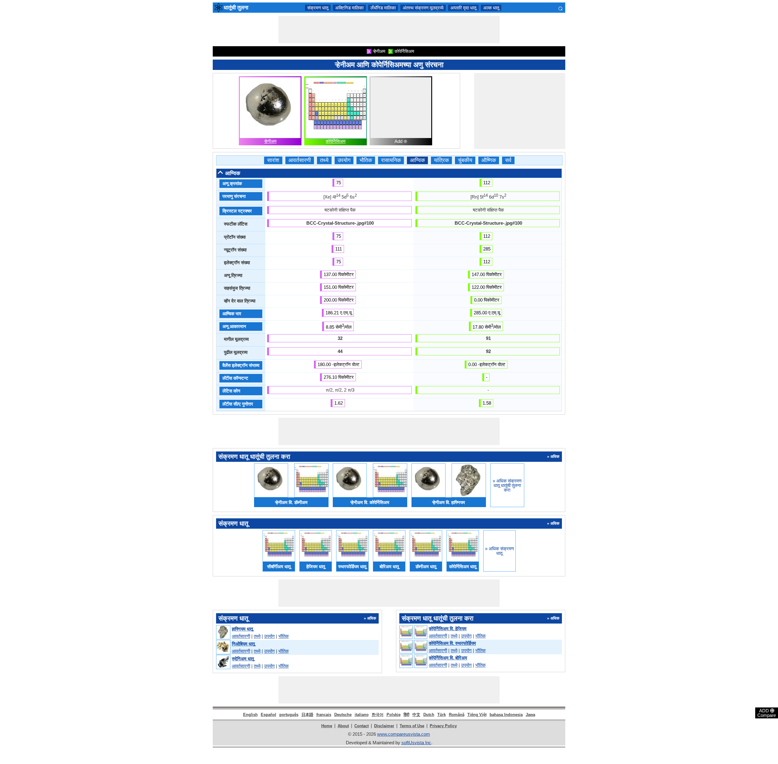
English (250, 714)
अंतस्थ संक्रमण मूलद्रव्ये (423, 7)
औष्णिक (488, 160)
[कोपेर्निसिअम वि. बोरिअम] (413, 662)
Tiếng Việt (477, 714)
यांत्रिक (441, 160)
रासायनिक (391, 160)
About (343, 726)
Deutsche (343, 714)
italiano (362, 714)
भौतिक (366, 160)
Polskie (394, 714)
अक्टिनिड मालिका (349, 7)
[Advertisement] (389, 29)
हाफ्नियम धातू (242, 628)
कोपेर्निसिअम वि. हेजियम (447, 628)
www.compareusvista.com (403, 734)
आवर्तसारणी (299, 160)
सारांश (273, 160)
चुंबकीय (465, 160)
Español (268, 714)
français (323, 714)
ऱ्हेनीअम (270, 141)
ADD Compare (766, 712)
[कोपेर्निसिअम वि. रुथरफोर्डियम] (413, 647)
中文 (416, 714)
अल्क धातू (491, 7)
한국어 (378, 714)
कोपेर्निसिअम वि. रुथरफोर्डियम (452, 643)
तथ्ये (324, 160)
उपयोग (344, 160)
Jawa (530, 714)
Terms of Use (412, 726)
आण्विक (417, 160)
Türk (441, 714)
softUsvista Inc (416, 742)
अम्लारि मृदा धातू (463, 7)
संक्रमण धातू (317, 7)
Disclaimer (384, 726)
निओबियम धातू (243, 643)
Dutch (428, 714)
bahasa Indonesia (506, 714)
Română (456, 714)
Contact (361, 726)
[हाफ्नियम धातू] (223, 632)
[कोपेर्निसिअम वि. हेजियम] (413, 632)
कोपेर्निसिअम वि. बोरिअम (448, 657)
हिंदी (406, 714)
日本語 (307, 714)
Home (326, 726)
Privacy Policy (443, 726)
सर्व (508, 160)
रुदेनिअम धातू (243, 658)
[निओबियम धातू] (223, 647)
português (288, 714)
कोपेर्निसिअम (336, 141)
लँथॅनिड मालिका (383, 7)
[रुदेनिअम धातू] (223, 662)
